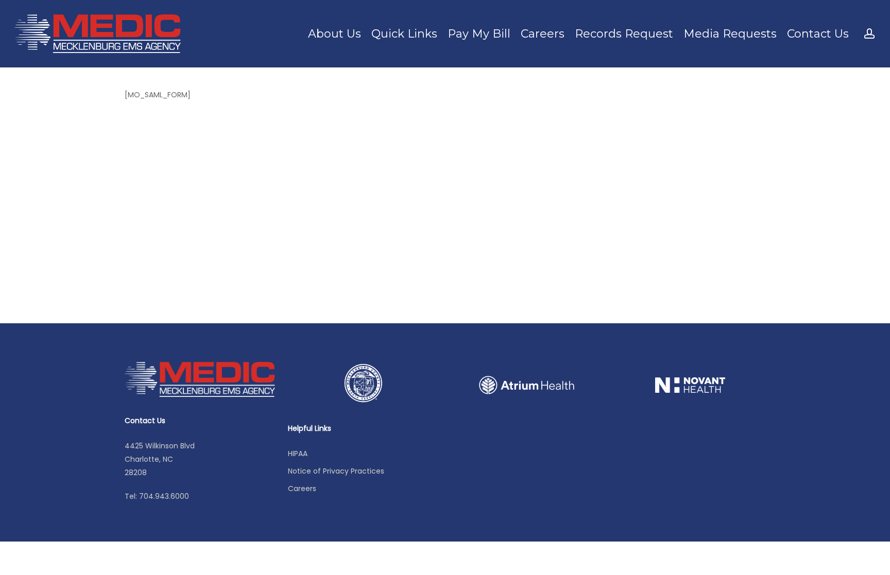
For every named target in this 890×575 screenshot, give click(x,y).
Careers (302, 488)
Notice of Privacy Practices (336, 471)
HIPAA (297, 453)
